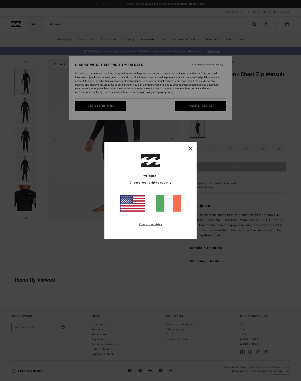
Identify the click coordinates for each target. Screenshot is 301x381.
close (190, 148)
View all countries (150, 224)
